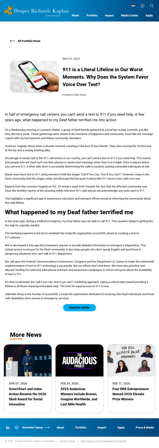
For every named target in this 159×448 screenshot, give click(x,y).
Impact (109, 15)
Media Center (129, 15)
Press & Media (145, 427)
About (75, 15)
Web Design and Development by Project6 (104, 441)
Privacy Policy (67, 441)
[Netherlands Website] (133, 5)
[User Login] (142, 5)
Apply (149, 15)
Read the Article (79, 307)
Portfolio (92, 15)
